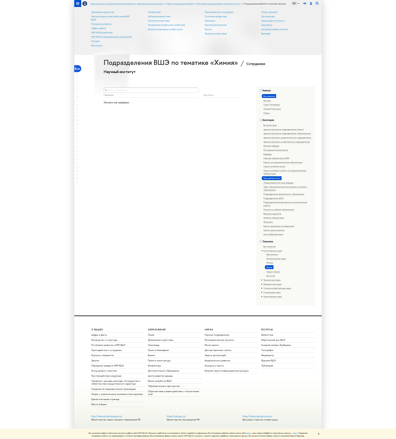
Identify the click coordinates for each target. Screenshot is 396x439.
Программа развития (101, 23)
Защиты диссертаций (215, 355)
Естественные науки (272, 250)
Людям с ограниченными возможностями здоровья (117, 394)
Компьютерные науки (276, 258)
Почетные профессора (216, 16)
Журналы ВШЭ (268, 360)
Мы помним (96, 45)
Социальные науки (272, 292)
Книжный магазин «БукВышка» (276, 345)
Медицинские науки (272, 284)
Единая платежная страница (105, 399)
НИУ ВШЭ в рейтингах (102, 32)
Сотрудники (255, 63)
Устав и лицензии (269, 12)
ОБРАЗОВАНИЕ (157, 329)
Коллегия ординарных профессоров (165, 29)
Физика (269, 262)
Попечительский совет (159, 20)
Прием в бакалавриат (158, 350)
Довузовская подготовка (160, 339)
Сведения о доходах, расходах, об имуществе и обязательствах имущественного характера (115, 382)
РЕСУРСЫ (267, 329)
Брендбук (266, 33)
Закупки (95, 360)
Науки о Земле (273, 271)
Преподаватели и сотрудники (219, 12)
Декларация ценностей (102, 12)
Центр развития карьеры (160, 375)
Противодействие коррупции (106, 375)
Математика (272, 254)
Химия (269, 267)
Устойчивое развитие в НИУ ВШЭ (108, 345)
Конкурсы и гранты (214, 365)
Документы (266, 24)
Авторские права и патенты (274, 29)
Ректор (208, 29)
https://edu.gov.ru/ (176, 416)
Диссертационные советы (218, 350)
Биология (270, 275)
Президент (210, 20)
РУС (294, 3)
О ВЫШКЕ (97, 329)
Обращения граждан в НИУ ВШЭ (107, 365)
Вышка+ (151, 355)
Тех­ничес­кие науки (272, 280)
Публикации (267, 365)
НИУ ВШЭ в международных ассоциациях (111, 36)
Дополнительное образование (163, 370)
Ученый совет (154, 12)
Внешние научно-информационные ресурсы (227, 370)
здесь (249, 433)
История (95, 41)
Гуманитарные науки (272, 296)
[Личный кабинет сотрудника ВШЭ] (311, 3)
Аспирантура (154, 365)
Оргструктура (268, 16)
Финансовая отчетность (273, 20)
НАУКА (209, 329)
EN (298, 3)
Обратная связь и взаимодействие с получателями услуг (173, 393)
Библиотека (267, 334)
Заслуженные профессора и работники (166, 24)
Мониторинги (212, 345)
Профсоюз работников (216, 33)
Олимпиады (153, 345)
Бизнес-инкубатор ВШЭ (160, 380)
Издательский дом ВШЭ (273, 339)
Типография (267, 350)
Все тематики (269, 246)
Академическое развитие (217, 360)
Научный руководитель (216, 24)
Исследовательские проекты (219, 339)
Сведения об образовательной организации (113, 388)
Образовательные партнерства (164, 386)
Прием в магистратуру (159, 360)
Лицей (151, 334)
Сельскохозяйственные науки (277, 288)
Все (77, 68)
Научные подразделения (217, 334)
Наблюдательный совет (159, 16)
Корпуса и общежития (102, 355)
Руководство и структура (104, 339)
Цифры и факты (98, 28)
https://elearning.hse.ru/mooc (257, 416)
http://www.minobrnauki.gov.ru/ (107, 416)
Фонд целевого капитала (104, 370)
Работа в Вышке (99, 404)
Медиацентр (267, 355)
